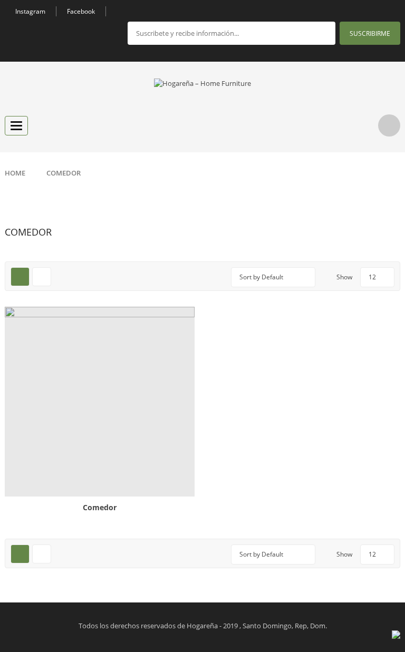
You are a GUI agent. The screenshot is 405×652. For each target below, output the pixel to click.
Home (15, 173)
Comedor (100, 507)
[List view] (41, 276)
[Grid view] (20, 276)
